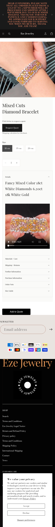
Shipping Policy (9, 445)
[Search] (9, 34)
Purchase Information (13, 278)
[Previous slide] (3, 15)
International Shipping (12, 450)
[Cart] (52, 34)
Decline (26, 513)
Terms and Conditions (12, 421)
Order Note (9, 284)
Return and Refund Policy (14, 431)
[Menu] (3, 33)
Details (7, 177)
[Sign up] (51, 329)
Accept (26, 506)
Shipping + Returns (12, 265)
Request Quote (12, 127)
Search (5, 416)
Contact (5, 455)
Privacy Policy (29, 498)
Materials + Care (11, 259)
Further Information (13, 271)
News (4, 460)
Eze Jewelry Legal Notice (13, 426)
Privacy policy (9, 436)
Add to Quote (16, 311)
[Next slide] (52, 15)
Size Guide (9, 291)
